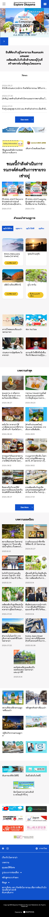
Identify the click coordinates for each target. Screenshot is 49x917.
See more (24, 119)
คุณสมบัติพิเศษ (8, 867)
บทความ (5, 862)
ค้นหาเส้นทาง (7, 892)
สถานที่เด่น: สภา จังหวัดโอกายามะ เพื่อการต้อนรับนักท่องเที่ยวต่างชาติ (24, 888)
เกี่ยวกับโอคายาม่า (9, 857)
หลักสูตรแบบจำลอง (10, 877)
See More (25, 507)
